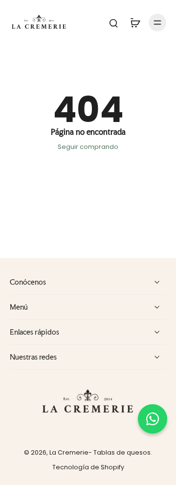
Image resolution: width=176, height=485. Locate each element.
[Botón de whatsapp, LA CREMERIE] (152, 419)
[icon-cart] (135, 22)
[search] (113, 22)
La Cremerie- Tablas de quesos (100, 452)
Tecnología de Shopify (88, 467)
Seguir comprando (88, 147)
